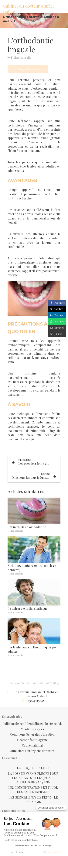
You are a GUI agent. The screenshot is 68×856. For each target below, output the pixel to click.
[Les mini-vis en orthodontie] (34, 511)
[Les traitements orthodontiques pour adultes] (34, 631)
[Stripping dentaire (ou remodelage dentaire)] (34, 549)
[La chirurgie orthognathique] (34, 592)
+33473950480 (37, 701)
